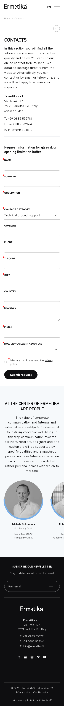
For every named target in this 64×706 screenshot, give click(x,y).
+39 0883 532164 (19, 124)
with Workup (20, 700)
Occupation (12, 192)
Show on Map (13, 111)
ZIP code (9, 258)
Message (10, 307)
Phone (8, 242)
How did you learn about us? (23, 343)
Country (10, 291)
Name (7, 160)
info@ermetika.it (20, 129)
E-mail (8, 327)
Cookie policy (40, 692)
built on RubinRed (41, 700)
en (49, 7)
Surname (10, 176)
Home (7, 18)
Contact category (17, 209)
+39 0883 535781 (20, 118)
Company (10, 225)
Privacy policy (23, 692)
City (7, 275)
